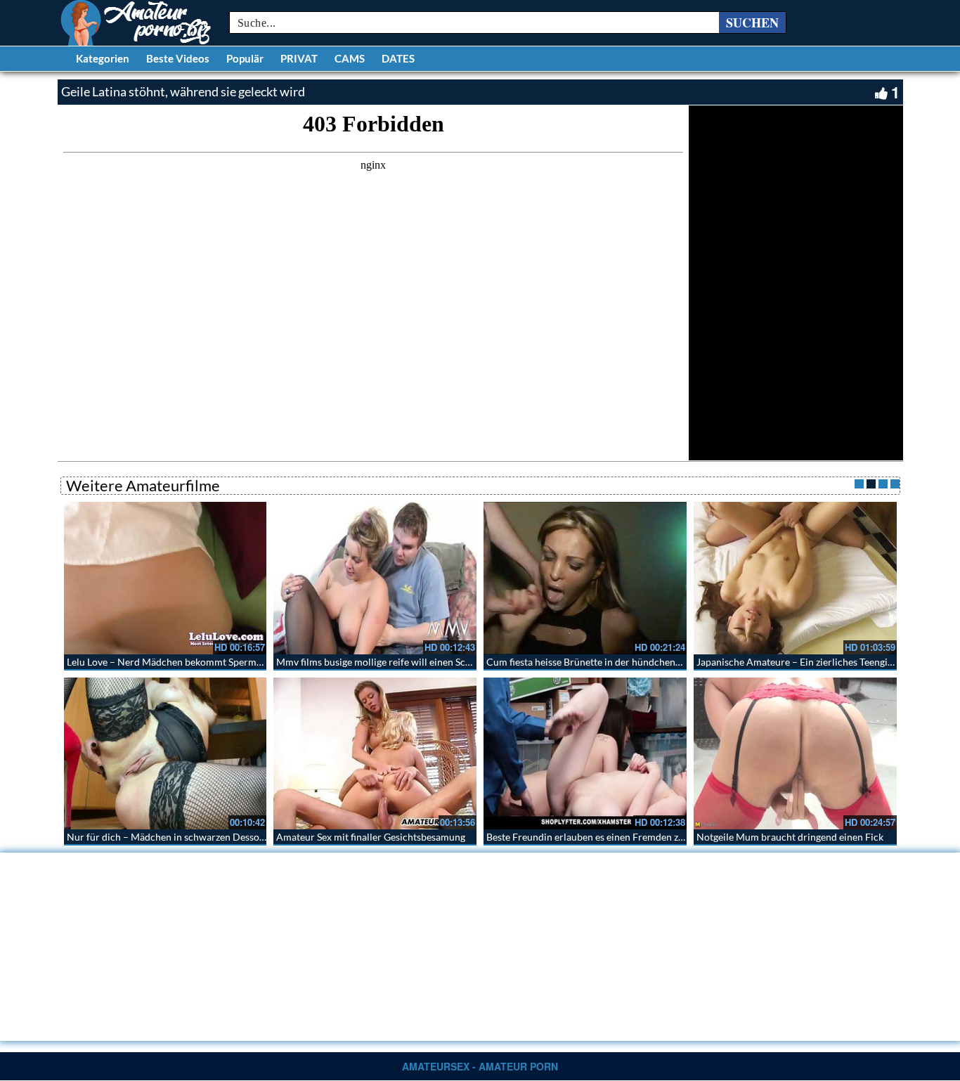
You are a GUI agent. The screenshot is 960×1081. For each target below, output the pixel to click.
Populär (245, 58)
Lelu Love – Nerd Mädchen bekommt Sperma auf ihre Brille (195, 662)
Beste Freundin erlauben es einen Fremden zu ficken (599, 837)
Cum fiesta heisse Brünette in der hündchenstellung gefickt (613, 662)
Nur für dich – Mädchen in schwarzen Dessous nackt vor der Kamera (216, 837)
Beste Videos (177, 58)
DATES (398, 58)
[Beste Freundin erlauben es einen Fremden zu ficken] (585, 754)
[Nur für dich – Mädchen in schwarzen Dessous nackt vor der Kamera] (165, 754)
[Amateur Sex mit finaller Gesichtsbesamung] (374, 754)
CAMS (350, 58)
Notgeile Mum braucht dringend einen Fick (789, 837)
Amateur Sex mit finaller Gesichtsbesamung (370, 837)
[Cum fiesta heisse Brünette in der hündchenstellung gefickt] (585, 578)
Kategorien (102, 58)
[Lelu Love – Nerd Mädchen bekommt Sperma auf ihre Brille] (165, 578)
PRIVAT (299, 58)
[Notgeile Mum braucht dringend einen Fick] (795, 754)
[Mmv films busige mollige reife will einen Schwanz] (374, 578)
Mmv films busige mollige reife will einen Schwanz (384, 662)
